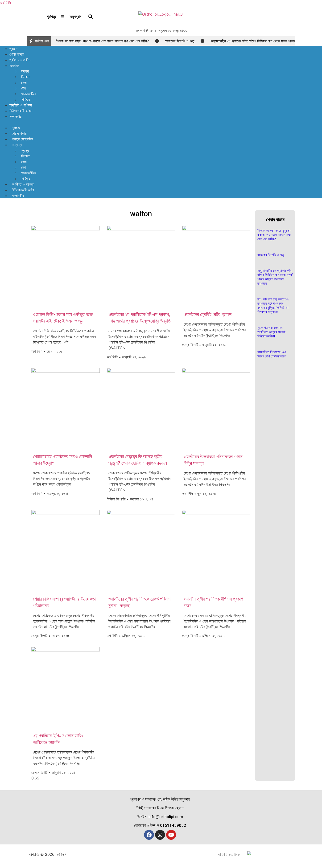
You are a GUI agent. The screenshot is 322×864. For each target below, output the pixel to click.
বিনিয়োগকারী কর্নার (20, 110)
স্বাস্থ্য (25, 71)
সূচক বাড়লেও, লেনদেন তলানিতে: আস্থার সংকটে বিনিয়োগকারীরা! (271, 332)
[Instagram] (160, 835)
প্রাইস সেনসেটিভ (19, 59)
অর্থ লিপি (5, 2)
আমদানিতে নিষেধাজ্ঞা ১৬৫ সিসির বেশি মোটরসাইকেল (272, 354)
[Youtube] (171, 835)
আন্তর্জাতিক (28, 93)
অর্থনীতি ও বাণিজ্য (20, 105)
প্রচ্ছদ (13, 48)
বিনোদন (25, 76)
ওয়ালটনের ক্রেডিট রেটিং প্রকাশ (207, 314)
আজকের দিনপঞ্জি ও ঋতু (179, 41)
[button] (161, 122)
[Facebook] (149, 835)
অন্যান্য (14, 65)
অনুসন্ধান (75, 16)
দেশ (23, 88)
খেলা (24, 82)
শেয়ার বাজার (16, 54)
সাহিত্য (25, 99)
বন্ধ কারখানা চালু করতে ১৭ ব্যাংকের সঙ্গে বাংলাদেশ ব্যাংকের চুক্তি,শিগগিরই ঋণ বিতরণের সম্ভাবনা (273, 305)
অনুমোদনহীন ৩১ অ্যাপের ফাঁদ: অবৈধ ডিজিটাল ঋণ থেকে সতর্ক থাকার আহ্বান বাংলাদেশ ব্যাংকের (275, 277)
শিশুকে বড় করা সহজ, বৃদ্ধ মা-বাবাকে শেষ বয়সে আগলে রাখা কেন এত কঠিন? (102, 41)
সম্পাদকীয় (15, 116)
